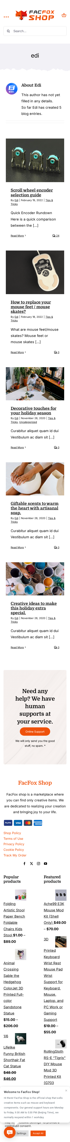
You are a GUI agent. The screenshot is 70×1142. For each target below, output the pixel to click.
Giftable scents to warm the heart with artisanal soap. (35, 508)
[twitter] (31, 863)
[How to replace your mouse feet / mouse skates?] (35, 272)
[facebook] (24, 863)
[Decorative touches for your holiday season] (35, 383)
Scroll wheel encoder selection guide (32, 192)
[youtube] (45, 863)
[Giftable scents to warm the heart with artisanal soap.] (35, 478)
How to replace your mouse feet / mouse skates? (31, 307)
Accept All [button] (38, 1133)
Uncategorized (28, 422)
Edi (16, 200)
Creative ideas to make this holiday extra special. (34, 608)
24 (57, 235)
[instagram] (38, 863)
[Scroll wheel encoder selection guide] (35, 160)
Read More (17, 235)
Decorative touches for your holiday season (33, 410)
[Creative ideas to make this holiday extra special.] (35, 578)
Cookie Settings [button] (16, 1133)
